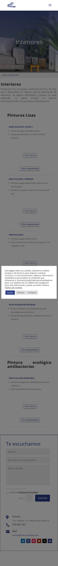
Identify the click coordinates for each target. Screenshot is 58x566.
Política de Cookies (13, 287)
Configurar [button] (32, 292)
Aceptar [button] (10, 292)
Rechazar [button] (20, 292)
